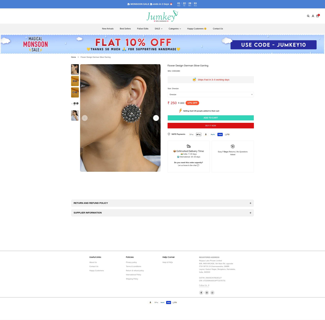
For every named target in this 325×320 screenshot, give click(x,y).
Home (73, 57)
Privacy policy (131, 262)
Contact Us (93, 266)
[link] (162, 44)
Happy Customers (96, 271)
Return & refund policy (135, 271)
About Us (93, 262)
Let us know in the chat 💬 (188, 165)
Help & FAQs (167, 262)
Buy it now (210, 126)
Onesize (173, 94)
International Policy (133, 275)
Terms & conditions (133, 266)
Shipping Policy (132, 279)
